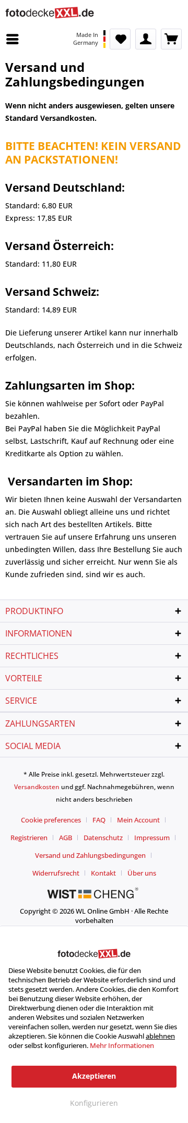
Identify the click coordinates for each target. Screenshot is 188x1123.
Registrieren (29, 837)
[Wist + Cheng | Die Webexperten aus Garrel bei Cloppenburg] (94, 894)
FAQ (98, 820)
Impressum (152, 837)
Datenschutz (103, 837)
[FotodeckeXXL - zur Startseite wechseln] (49, 14)
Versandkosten (37, 786)
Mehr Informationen (122, 1045)
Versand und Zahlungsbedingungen (90, 855)
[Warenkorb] (171, 39)
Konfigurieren (94, 1103)
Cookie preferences (51, 820)
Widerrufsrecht (55, 873)
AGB (65, 837)
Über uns (141, 873)
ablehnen (160, 1036)
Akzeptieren (94, 1076)
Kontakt (103, 873)
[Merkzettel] (120, 39)
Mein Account (138, 820)
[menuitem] (15, 39)
